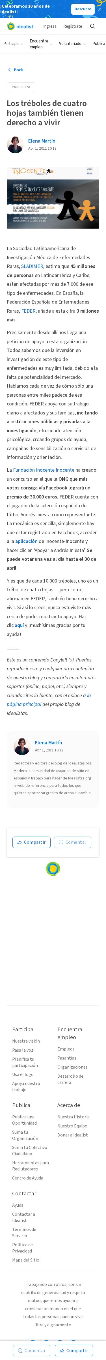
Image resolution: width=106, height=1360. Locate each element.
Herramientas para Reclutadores (30, 1166)
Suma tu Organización (25, 1135)
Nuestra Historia (73, 1117)
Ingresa (50, 26)
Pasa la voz (22, 1050)
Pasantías (66, 1058)
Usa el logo (23, 1074)
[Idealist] (20, 26)
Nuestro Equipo (72, 1126)
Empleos (66, 1049)
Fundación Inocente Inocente (43, 470)
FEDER (28, 311)
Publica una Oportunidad (24, 1120)
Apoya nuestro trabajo (26, 1086)
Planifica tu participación (25, 1062)
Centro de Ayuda (27, 1178)
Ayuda (17, 1205)
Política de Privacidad (22, 1248)
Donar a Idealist (72, 1135)
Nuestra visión (26, 1041)
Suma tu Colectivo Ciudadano (29, 1150)
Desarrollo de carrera (70, 1079)
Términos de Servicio (24, 1232)
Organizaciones (72, 1067)
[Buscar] (92, 26)
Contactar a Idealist (23, 1217)
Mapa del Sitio (25, 1260)
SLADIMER (32, 266)
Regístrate (72, 26)
